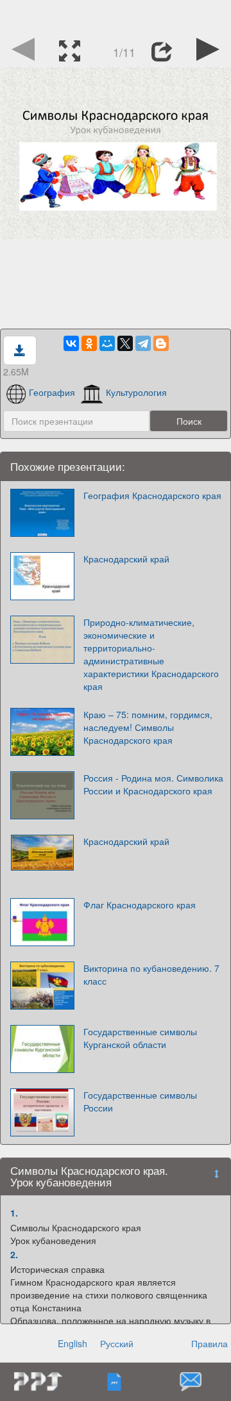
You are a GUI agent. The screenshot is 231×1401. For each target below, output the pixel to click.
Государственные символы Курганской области (140, 1038)
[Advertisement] (115, 16)
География (52, 392)
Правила (209, 1343)
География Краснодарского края (152, 495)
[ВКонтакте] (71, 343)
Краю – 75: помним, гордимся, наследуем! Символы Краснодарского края (147, 727)
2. (14, 1254)
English (72, 1343)
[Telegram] (143, 343)
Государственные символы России (140, 1101)
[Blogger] (161, 343)
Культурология (136, 392)
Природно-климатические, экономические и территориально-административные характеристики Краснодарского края (151, 654)
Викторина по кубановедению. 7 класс (151, 974)
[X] (125, 343)
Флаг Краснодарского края (139, 904)
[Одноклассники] (89, 343)
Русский (116, 1343)
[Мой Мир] (107, 343)
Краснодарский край (126, 558)
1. (14, 1212)
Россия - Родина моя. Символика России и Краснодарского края (153, 784)
